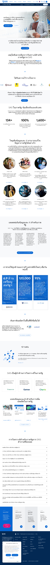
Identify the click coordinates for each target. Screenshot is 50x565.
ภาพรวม (21, 4)
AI (40, 4)
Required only (14, 555)
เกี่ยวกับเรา (29, 1)
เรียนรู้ (15, 1)
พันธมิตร (24, 1)
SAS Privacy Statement (16, 548)
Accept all (8, 555)
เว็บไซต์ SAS (44, 1)
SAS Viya (37, 4)
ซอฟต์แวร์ (11, 1)
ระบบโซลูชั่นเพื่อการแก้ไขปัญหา (29, 4)
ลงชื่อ (46, 2)
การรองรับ (19, 1)
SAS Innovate (35, 1)
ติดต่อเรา (41, 1)
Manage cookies (11, 557)
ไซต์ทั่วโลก (39, 1)
